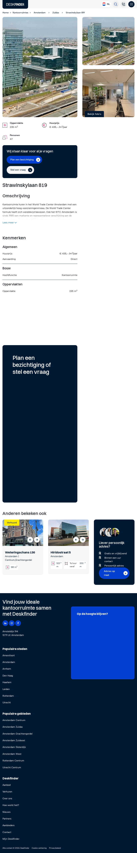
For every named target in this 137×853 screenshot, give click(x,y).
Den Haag (8, 675)
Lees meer (9, 222)
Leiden (6, 689)
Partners (7, 818)
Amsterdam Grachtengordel (17, 733)
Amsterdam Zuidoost (14, 740)
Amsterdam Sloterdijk (14, 747)
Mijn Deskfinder (11, 838)
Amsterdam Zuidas (13, 726)
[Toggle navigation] (131, 4)
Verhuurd (12, 522)
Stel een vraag (18, 169)
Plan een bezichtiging (22, 159)
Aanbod (7, 785)
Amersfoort (9, 655)
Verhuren (7, 791)
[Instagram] (12, 623)
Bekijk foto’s (94, 114)
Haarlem (7, 682)
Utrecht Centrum (12, 767)
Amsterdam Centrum (14, 720)
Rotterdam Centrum (13, 760)
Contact (7, 832)
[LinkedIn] (5, 623)
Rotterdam (8, 695)
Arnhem (7, 668)
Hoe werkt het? (11, 805)
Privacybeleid (55, 848)
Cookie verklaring (39, 848)
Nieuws (7, 812)
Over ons (7, 798)
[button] (30, 540)
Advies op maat (109, 573)
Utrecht (7, 702)
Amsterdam (9, 662)
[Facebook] (18, 623)
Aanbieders (9, 825)
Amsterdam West (12, 754)
